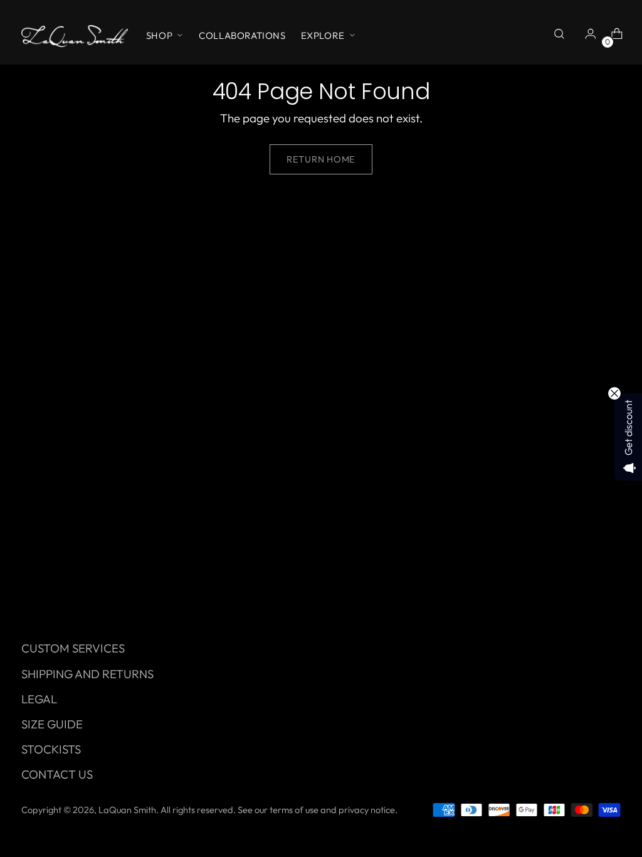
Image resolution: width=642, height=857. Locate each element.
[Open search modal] (561, 35)
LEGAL (39, 698)
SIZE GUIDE (52, 724)
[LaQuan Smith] (74, 36)
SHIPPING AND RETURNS (87, 673)
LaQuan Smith (127, 810)
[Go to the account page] (587, 35)
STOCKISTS (51, 749)
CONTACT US (57, 774)
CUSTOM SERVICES (73, 648)
